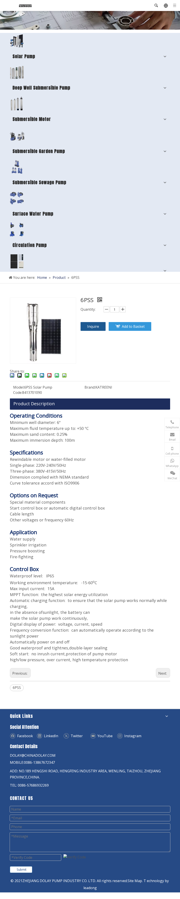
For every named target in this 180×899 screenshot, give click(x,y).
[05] (17, 198)
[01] (16, 41)
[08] (17, 103)
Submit (22, 869)
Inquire (93, 326)
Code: (17, 392)
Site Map (135, 880)
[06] (17, 135)
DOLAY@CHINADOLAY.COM (33, 755)
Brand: (90, 387)
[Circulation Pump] (17, 229)
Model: (18, 387)
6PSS (17, 687)
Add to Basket (133, 326)
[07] (17, 261)
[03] (16, 167)
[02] (17, 72)
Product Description (34, 404)
